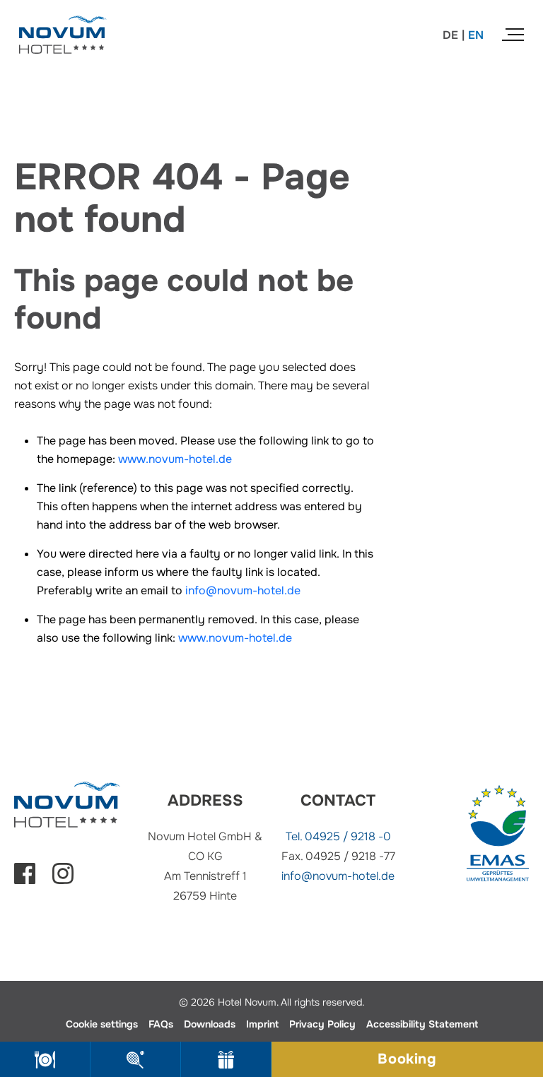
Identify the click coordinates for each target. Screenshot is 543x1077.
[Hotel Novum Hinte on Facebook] (24, 880)
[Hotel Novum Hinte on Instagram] (63, 880)
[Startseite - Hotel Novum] (63, 24)
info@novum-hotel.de (242, 590)
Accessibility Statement (422, 1024)
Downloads (209, 1024)
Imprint (262, 1024)
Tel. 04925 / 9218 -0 (338, 836)
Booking (407, 1059)
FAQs (160, 1024)
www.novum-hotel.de (175, 459)
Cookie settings (102, 1024)
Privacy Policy (322, 1024)
